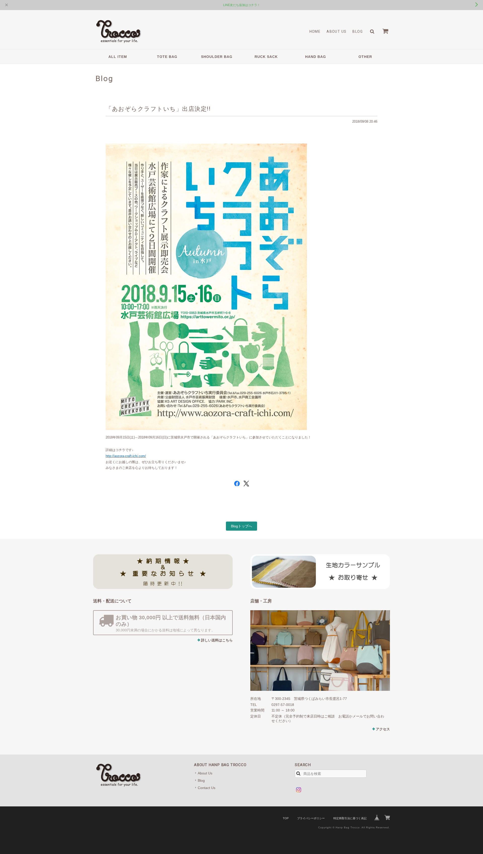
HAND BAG (315, 57)
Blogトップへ (241, 526)
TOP (286, 818)
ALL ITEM (117, 57)
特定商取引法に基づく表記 (350, 818)
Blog (357, 31)
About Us (336, 31)
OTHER (365, 57)
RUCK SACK (266, 57)
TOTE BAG (167, 57)
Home (315, 31)
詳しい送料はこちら (217, 640)
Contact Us (206, 788)
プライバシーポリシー (311, 818)
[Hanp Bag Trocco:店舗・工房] (320, 650)
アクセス (383, 729)
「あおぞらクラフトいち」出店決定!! (158, 108)
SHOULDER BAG (216, 57)
